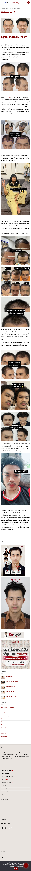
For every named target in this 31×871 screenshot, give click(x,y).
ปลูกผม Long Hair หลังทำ (10, 691)
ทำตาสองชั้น (3, 713)
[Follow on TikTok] (8, 828)
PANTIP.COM (7, 532)
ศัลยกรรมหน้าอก (4, 728)
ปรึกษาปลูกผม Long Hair (10, 676)
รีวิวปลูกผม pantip (16, 9)
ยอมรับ (15, 868)
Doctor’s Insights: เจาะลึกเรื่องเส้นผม (7, 707)
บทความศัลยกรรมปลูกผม (6, 9)
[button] (28, 2)
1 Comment (8, 698)
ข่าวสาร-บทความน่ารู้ (4, 710)
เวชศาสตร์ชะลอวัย (4, 736)
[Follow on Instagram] (5, 828)
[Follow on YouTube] (10, 828)
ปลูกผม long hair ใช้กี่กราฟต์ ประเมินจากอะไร (13, 681)
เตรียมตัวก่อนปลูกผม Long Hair (11, 686)
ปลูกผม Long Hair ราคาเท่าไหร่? (11, 696)
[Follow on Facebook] (2, 828)
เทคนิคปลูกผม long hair (5, 733)
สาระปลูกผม (3, 731)
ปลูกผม (8, 97)
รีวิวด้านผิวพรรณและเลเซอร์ (6, 719)
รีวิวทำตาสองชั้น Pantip (5, 722)
